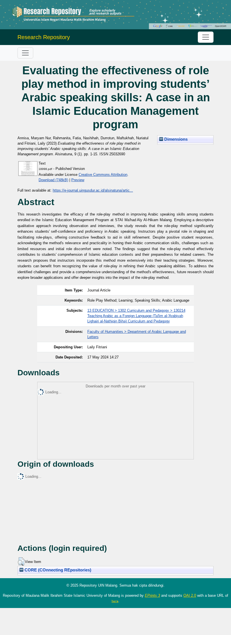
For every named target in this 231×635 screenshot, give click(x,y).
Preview (77, 180)
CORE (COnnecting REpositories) (57, 570)
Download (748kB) (53, 180)
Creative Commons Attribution (103, 174)
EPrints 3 (152, 595)
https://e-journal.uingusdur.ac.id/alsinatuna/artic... (93, 190)
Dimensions (175, 139)
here (115, 601)
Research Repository (43, 37)
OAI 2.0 (189, 595)
